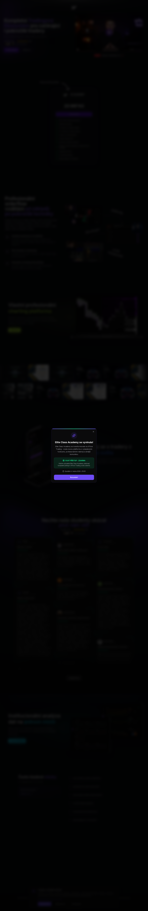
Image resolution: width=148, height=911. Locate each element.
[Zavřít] (93, 431)
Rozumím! (74, 477)
